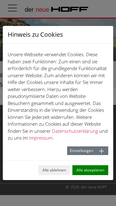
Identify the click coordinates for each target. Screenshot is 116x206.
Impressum (41, 138)
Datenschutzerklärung (75, 131)
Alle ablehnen (54, 170)
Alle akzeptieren (90, 170)
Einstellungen (81, 150)
